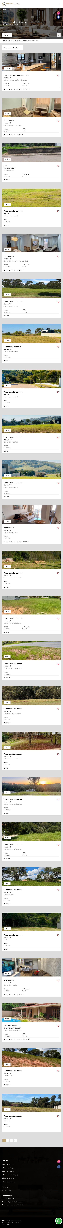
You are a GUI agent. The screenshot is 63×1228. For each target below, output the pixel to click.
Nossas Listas (17, 40)
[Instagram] (58, 1162)
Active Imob (18, 1221)
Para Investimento (10, 1175)
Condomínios (9, 1182)
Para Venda (8, 1164)
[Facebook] (58, 1167)
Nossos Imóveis (7, 40)
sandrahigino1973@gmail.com (13, 1202)
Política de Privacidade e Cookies (11, 1223)
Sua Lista (7, 1190)
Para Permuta (8, 1171)
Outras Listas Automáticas (12, 47)
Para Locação (8, 1168)
